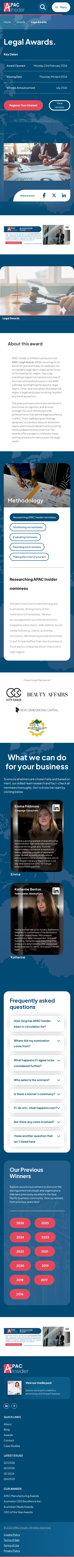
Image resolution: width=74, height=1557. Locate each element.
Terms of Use (11, 1545)
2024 (20, 1237)
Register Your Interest (23, 105)
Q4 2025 (9, 1479)
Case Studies (12, 1445)
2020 (20, 1265)
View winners (59, 105)
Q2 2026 (9, 1468)
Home (7, 22)
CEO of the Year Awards (18, 1512)
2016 (19, 1294)
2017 (44, 1280)
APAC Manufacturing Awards (21, 1496)
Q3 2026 (9, 1462)
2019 (45, 1265)
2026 (20, 1223)
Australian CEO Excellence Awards (23, 1501)
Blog (7, 1429)
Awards (21, 22)
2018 (19, 1280)
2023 (45, 1237)
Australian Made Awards (18, 1506)
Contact (9, 1440)
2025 (45, 1223)
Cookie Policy (12, 1534)
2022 (20, 1251)
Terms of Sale (12, 1540)
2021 (44, 1251)
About (8, 1424)
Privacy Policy (12, 1550)
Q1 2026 (9, 1473)
